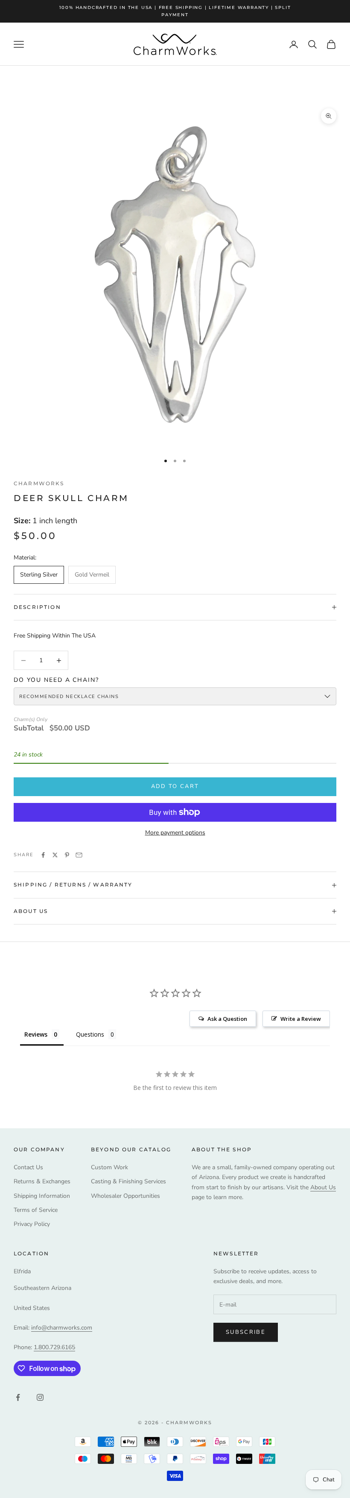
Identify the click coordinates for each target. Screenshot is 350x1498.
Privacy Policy (32, 1224)
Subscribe (245, 1332)
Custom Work (109, 1167)
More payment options (175, 833)
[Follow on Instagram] (40, 1397)
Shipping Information (42, 1196)
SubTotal (29, 728)
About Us (323, 1187)
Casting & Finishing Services (128, 1181)
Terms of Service (36, 1210)
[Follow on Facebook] (18, 1397)
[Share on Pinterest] (67, 855)
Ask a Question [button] (227, 1019)
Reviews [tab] (35, 1034)
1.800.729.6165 (54, 1347)
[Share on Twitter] (55, 855)
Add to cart (175, 786)
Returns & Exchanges (42, 1181)
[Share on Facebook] (43, 855)
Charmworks (39, 483)
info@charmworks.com (61, 1328)
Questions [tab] (90, 1034)
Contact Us (28, 1167)
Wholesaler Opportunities (125, 1196)
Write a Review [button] (300, 1019)
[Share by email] (79, 855)
